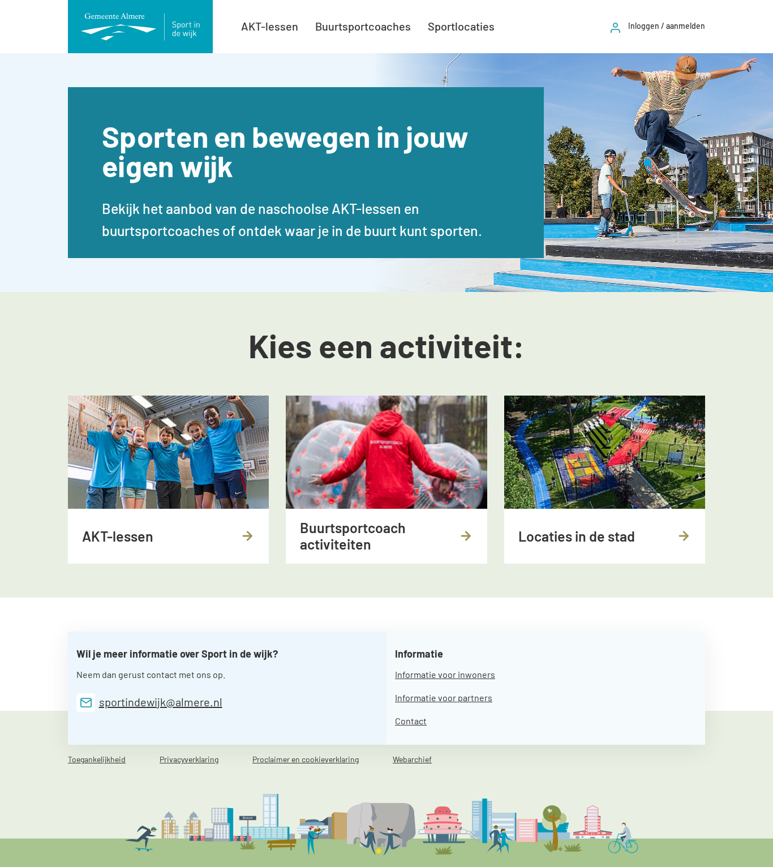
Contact (411, 720)
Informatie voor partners (443, 697)
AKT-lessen (269, 26)
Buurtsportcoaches (363, 26)
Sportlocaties (461, 26)
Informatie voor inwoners (445, 674)
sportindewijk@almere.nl (160, 702)
